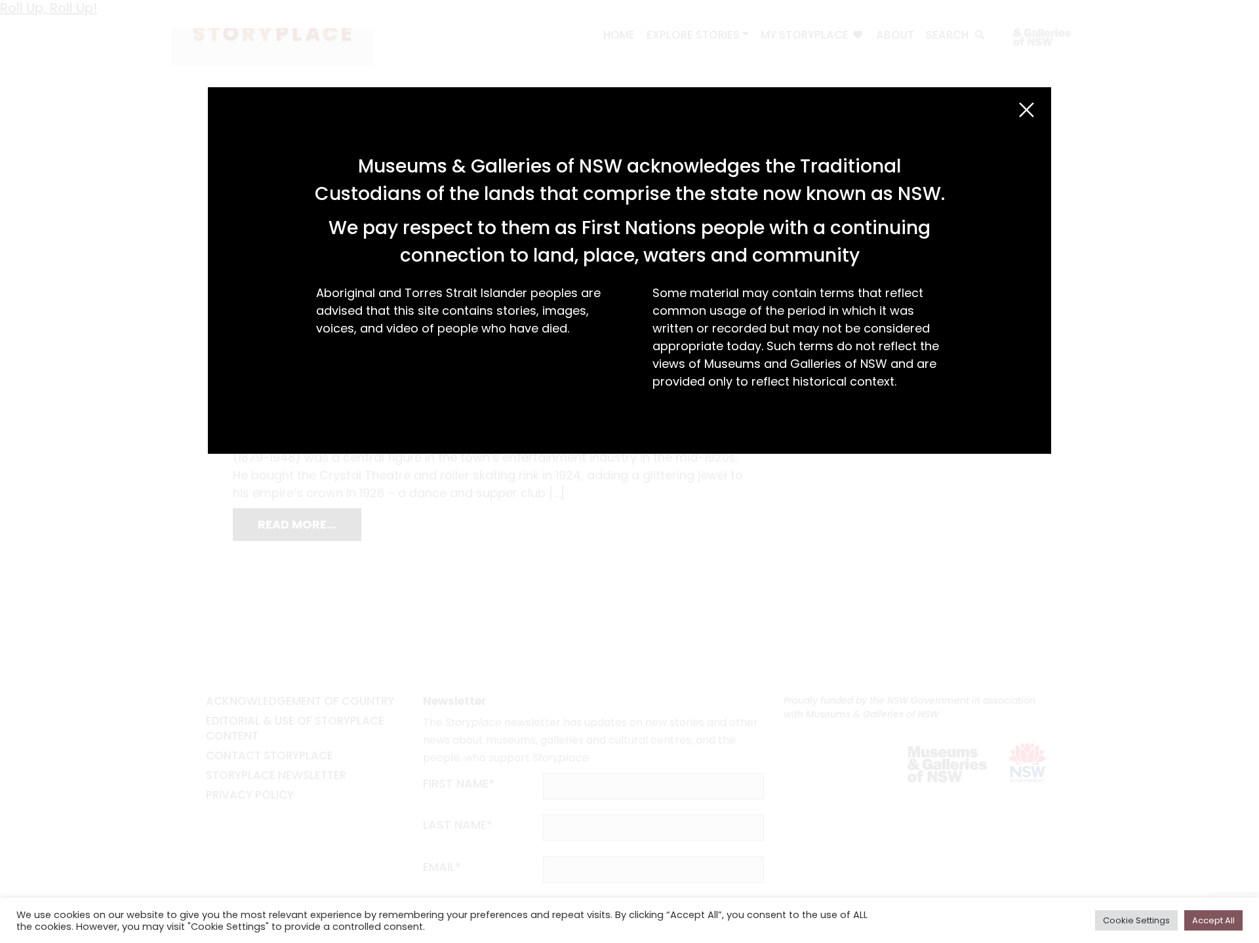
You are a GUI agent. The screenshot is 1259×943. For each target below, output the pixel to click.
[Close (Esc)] (1026, 109)
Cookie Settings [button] (1136, 920)
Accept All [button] (1213, 920)
